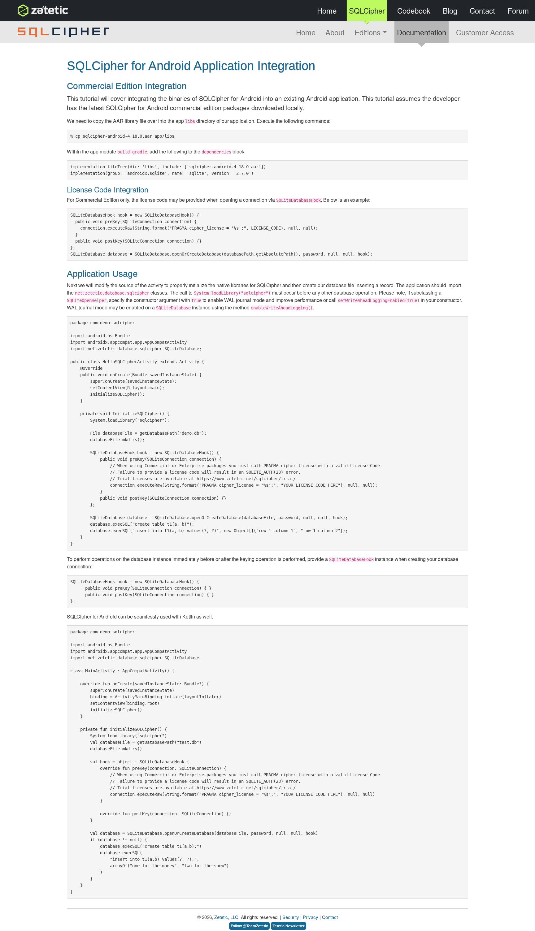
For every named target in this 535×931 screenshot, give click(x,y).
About (335, 32)
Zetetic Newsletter (288, 926)
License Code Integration (107, 189)
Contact (482, 10)
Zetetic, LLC (226, 917)
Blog (450, 10)
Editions (368, 32)
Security (290, 917)
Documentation (421, 32)
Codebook (413, 10)
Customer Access (485, 32)
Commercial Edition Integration (127, 86)
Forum (518, 10)
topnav (27, 10)
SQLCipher (367, 10)
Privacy (310, 917)
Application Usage (102, 273)
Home (327, 10)
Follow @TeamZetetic (249, 926)
